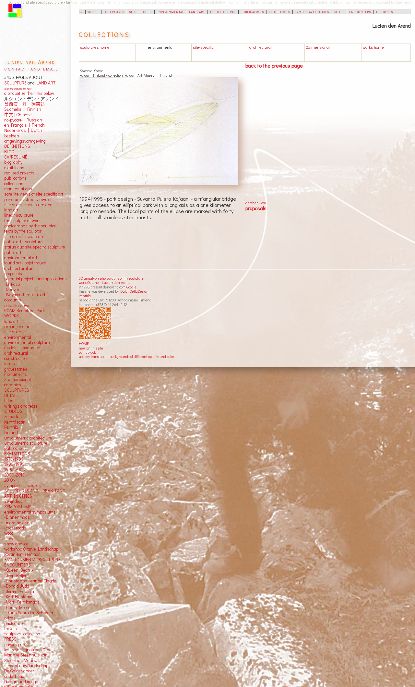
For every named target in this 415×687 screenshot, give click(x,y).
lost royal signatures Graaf (28, 650)
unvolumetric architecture (28, 438)
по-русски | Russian (23, 120)
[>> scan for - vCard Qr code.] (96, 323)
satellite (11, 305)
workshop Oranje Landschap (31, 549)
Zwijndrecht (15, 501)
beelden (11, 136)
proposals (256, 208)
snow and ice (16, 544)
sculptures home (95, 47)
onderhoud (14, 676)
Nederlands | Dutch (23, 130)
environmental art (20, 258)
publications (252, 11)
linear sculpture (19, 215)
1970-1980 (14, 459)
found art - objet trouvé (25, 263)
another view (255, 202)
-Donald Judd (16, 586)
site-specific (203, 47)
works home (373, 47)
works (93, 11)
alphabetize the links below (29, 93)
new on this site (91, 348)
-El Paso (12, 284)
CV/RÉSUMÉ (15, 157)
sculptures (113, 11)
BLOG (9, 152)
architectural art (19, 268)
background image (21, 681)
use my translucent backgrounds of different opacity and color (126, 356)
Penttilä (85, 295)
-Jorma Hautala (19, 591)
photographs (16, 623)
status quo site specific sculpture (34, 247)
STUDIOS (13, 411)
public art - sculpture (23, 242)
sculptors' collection (22, 634)
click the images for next (17, 88)
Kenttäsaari (15, 422)
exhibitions (279, 11)
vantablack (87, 352)
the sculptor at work (22, 220)
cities (339, 11)
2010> (9, 480)
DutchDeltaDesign (134, 291)
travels (10, 628)
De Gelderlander (19, 671)
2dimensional (318, 47)
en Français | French (24, 125)
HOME (84, 343)
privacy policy (16, 644)
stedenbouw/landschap (26, 665)
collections (13, 183)
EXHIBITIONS (17, 454)
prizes (10, 618)
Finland (11, 432)
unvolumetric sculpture (25, 443)
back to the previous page (274, 65)
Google (131, 287)
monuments (15, 374)
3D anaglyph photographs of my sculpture (111, 278)
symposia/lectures (312, 11)
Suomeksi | (14, 109)
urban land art (17, 326)
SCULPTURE (15, 83)
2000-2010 (14, 475)
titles (8, 400)
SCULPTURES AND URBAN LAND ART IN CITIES (34, 493)
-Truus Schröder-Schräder (28, 613)
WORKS (11, 316)
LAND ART (45, 83)
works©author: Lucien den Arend (105, 282)
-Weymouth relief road (24, 295)
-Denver (11, 289)
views (25, 305)
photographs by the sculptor (30, 226)
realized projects (19, 173)
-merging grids (18, 523)
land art (197, 11)
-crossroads (15, 528)
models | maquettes (23, 347)
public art (12, 252)
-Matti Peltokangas (22, 602)
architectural (223, 11)
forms (9, 363)
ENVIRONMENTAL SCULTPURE (32, 560)
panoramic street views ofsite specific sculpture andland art (28, 205)
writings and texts (21, 406)
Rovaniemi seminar (22, 554)
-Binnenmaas (17, 517)
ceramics (12, 385)
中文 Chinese (18, 115)
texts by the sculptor (23, 231)
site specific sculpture (24, 236)
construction (15, 358)
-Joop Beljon (16, 576)
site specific (140, 11)
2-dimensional (17, 379)
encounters (360, 11)
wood (9, 533)
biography (13, 162)
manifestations (18, 189)
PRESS (10, 639)
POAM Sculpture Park (24, 310)
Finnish (33, 109)
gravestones (15, 369)
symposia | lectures (22, 485)
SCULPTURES (16, 390)
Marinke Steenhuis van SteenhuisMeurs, (26, 657)
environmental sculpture (27, 342)
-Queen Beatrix (18, 570)
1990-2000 (14, 469)
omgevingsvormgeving (25, 141)
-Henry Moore (17, 607)
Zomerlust (13, 416)
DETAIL (11, 395)
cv (81, 11)
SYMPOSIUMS (17, 507)
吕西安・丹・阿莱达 (24, 104)
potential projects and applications (35, 279)
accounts (384, 11)
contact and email (31, 68)
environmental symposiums (30, 512)
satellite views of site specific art (33, 194)
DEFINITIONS (17, 146)
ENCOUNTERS (17, 565)
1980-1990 (14, 464)
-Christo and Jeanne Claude (30, 581)
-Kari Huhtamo (18, 597)
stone (9, 538)
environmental (170, 11)
